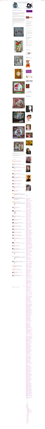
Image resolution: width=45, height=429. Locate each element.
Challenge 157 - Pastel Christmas (29, 246)
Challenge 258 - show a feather (28, 329)
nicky (14, 186)
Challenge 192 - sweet (28, 274)
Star (14, 242)
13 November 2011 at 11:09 (19, 180)
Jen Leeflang (15, 210)
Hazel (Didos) (15, 183)
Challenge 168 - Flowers (28, 254)
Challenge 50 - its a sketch (28, 358)
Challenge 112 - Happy (28, 213)
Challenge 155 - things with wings (29, 244)
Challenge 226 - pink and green (28, 305)
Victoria (14, 248)
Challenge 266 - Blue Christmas (28, 337)
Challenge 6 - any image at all (28, 366)
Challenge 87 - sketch (28, 387)
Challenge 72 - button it (28, 376)
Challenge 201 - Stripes (28, 282)
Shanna (18, 54)
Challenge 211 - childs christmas (29, 292)
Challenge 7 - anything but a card (29, 374)
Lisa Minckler (15, 222)
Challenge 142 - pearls (28, 236)
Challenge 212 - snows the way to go (29, 293)
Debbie (14, 245)
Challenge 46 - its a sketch (28, 355)
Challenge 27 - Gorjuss (28, 339)
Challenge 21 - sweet (28, 290)
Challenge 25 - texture (28, 322)
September (28, 414)
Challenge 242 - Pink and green (28, 317)
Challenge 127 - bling (28, 224)
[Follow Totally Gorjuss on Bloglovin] (28, 96)
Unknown (15, 170)
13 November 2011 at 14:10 (17, 186)
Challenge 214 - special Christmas (29, 296)
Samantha (19, 67)
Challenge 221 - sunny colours (28, 301)
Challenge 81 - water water (28, 383)
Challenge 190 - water (28, 272)
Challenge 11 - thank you (28, 211)
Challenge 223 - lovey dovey (28, 303)
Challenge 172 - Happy (28, 258)
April (27, 418)
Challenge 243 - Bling (28, 318)
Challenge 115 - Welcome (28, 215)
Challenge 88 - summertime (28, 388)
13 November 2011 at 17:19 (17, 190)
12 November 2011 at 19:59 (18, 170)
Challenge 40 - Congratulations (28, 350)
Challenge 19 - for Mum (28, 271)
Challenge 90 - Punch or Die (28, 390)
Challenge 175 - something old (28, 261)
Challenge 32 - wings (28, 344)
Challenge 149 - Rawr (28, 241)
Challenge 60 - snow (27, 367)
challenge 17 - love (27, 256)
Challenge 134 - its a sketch (28, 230)
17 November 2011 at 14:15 (17, 242)
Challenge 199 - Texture (28, 280)
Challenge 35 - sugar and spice (28, 346)
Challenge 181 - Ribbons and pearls (29, 267)
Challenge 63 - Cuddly (28, 369)
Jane (14, 256)
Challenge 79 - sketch (28, 381)
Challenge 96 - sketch (28, 394)
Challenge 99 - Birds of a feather (29, 397)
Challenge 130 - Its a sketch (28, 227)
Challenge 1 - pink (27, 202)
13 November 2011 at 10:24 (17, 173)
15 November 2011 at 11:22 (19, 222)
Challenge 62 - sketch (28, 368)
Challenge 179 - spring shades (28, 265)
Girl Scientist (15, 180)
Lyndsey (18, 96)
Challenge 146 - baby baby (28, 239)
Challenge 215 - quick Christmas (29, 297)
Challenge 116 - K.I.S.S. (28, 216)
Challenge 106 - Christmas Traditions (18, 157)
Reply (14, 168)
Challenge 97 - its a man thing (28, 395)
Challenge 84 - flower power (28, 385)
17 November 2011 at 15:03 (17, 245)
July (27, 416)
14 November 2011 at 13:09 (18, 210)
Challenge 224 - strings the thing (29, 304)
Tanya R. (14, 193)
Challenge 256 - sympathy (28, 327)
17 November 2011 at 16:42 (18, 248)
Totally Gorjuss (23, 2)
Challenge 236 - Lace (28, 313)
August (27, 415)
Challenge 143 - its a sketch (28, 237)
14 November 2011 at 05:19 (18, 197)
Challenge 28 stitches (28, 340)
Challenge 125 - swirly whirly (28, 223)
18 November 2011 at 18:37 (17, 256)
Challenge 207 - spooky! (28, 287)
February (28, 420)
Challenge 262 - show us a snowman (29, 333)
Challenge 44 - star (27, 353)
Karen (14, 190)
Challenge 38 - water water (28, 348)
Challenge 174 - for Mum (28, 260)
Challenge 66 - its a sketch (28, 371)
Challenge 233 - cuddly (28, 311)
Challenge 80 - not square (28, 382)
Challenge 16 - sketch (28, 248)
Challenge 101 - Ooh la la (28, 204)
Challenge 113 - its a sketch (28, 214)
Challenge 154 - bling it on (28, 243)
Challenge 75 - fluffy (27, 378)
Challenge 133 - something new (28, 229)
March (27, 419)
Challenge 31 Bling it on (28, 343)
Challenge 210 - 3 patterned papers (29, 291)
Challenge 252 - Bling (28, 324)
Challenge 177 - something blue (28, 263)
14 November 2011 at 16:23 (19, 219)
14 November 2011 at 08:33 (18, 201)
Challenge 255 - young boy (28, 326)
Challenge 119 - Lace (28, 218)
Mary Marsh (15, 197)
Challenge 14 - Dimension (28, 234)
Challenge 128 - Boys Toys (28, 225)
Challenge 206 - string (28, 286)
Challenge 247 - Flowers (28, 320)
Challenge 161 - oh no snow (28, 250)
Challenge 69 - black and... (28, 373)
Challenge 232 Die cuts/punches (29, 310)
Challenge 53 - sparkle (28, 360)
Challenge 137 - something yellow (29, 232)
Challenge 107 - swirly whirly (28, 209)
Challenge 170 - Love (28, 257)
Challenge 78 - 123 (27, 380)
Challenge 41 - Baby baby (28, 351)
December (28, 408)
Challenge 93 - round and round (28, 392)
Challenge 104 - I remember (28, 206)
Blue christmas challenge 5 (28, 198)
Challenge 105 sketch (28, 207)
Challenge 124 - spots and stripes (29, 222)
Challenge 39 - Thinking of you (28, 349)
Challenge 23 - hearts (28, 308)
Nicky (21, 15)
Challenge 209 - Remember (28, 289)
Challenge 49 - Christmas (28, 357)
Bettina (18, 140)
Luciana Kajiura (15, 265)
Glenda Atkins (15, 219)
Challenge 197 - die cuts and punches (29, 278)
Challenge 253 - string (28, 325)
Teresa (14, 173)
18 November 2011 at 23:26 (19, 265)
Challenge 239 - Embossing (28, 315)
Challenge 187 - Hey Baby (28, 269)
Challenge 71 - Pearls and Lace (28, 375)
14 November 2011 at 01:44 (18, 193)
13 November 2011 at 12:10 (19, 183)
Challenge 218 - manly (28, 299)
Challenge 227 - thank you (28, 306)
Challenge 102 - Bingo (28, 205)
